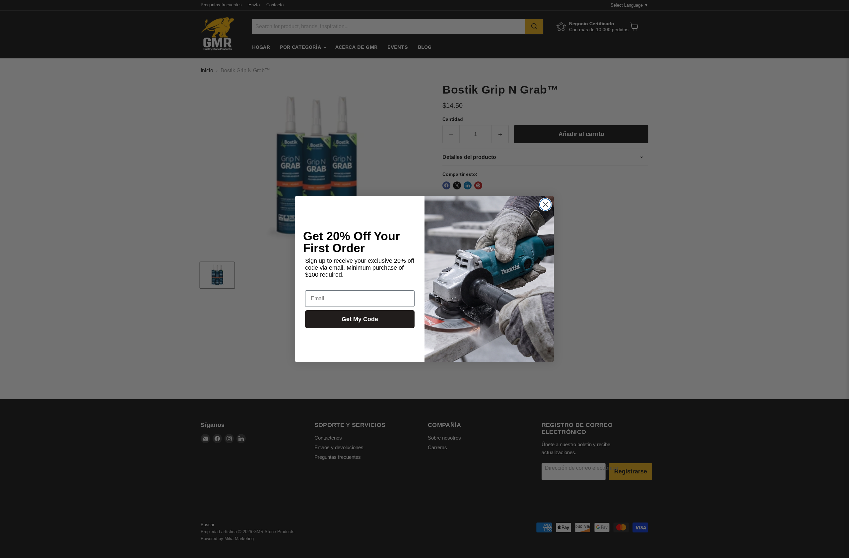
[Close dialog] (545, 204)
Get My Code (360, 319)
